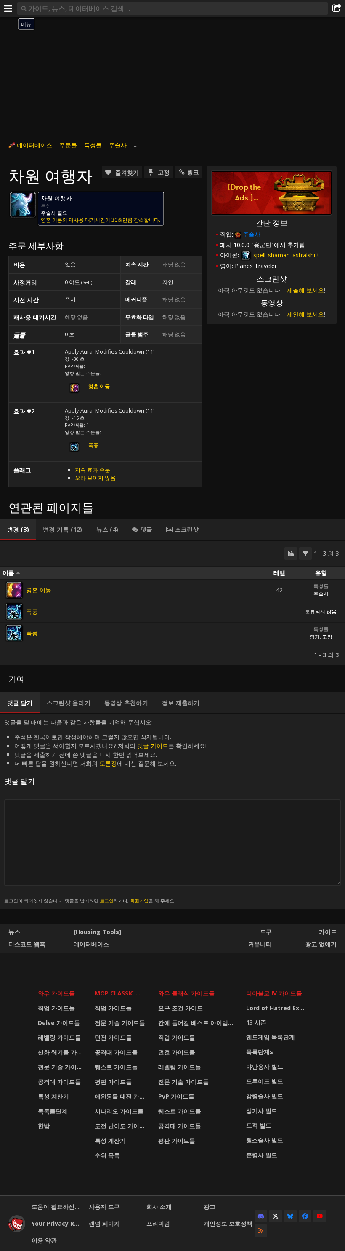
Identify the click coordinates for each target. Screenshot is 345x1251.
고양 (327, 636)
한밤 (44, 1126)
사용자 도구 (104, 1207)
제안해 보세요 (305, 314)
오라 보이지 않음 (95, 478)
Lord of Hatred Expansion (277, 1008)
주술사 (118, 145)
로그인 (107, 900)
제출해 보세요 (305, 290)
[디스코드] (261, 1216)
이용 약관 (44, 1240)
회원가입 (139, 900)
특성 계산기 (53, 1096)
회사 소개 (159, 1207)
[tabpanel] (172, 603)
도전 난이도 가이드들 (121, 1126)
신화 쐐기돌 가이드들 (61, 1052)
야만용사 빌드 (264, 1066)
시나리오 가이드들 (119, 1111)
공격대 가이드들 (59, 1082)
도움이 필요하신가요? (57, 1207)
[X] (275, 1216)
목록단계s (259, 1052)
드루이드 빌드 (264, 1081)
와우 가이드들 (56, 993)
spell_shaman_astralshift (285, 255)
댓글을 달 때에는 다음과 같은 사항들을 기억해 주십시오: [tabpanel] (105, 811)
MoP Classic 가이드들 (121, 993)
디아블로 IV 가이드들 (274, 993)
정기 (315, 636)
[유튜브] (319, 1216)
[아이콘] (23, 205)
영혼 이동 (38, 590)
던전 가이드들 (113, 1037)
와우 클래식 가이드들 (186, 993)
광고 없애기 (321, 944)
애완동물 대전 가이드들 (121, 1096)
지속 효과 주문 (92, 470)
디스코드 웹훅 (26, 944)
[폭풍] (14, 612)
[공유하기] (336, 8)
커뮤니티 (260, 944)
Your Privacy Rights (57, 1223)
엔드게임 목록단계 (270, 1037)
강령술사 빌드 (264, 1096)
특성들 (93, 145)
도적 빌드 (258, 1125)
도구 (266, 932)
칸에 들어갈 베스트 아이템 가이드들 (197, 1023)
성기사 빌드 (261, 1111)
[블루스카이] (290, 1216)
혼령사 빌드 (261, 1155)
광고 (209, 1207)
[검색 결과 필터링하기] (305, 553)
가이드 (328, 932)
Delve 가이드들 (59, 1023)
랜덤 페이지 (104, 1223)
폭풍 (93, 445)
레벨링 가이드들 (59, 1037)
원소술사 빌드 (264, 1140)
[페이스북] (305, 1216)
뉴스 (14, 932)
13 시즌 (256, 1022)
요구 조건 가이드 (180, 1008)
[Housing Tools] (97, 932)
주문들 (68, 145)
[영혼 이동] (14, 590)
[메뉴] (8, 8)
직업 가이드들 (56, 1008)
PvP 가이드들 (176, 1096)
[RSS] (261, 1230)
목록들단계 (52, 1111)
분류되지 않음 (321, 611)
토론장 (108, 763)
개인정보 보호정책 (228, 1223)
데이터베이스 (34, 145)
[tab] (18, 529)
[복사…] (290, 553)
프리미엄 (158, 1223)
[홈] (16, 1230)
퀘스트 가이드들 (116, 1067)
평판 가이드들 (113, 1082)
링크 (193, 172)
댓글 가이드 (152, 746)
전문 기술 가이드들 (61, 1067)
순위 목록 (107, 1155)
